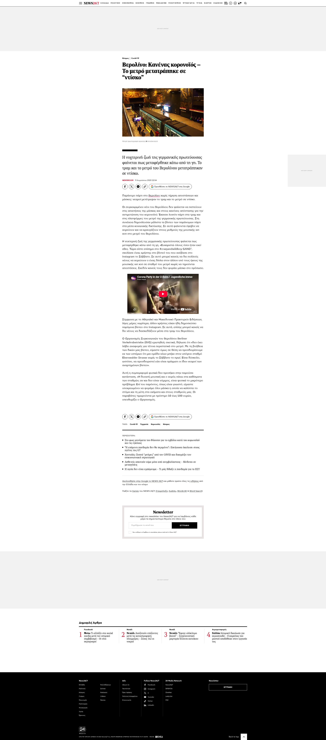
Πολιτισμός (83, 704)
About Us (125, 685)
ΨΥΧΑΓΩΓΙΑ (189, 3)
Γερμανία (144, 424)
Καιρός (208, 3)
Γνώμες (81, 696)
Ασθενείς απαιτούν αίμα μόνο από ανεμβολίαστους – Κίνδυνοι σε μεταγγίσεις (160, 463)
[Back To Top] (244, 737)
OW (167, 700)
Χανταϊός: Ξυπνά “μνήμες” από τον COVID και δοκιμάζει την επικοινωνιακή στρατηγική (158, 456)
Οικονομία (83, 700)
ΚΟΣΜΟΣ (140, 3)
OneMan (169, 692)
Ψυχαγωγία (83, 707)
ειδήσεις (195, 481)
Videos (103, 696)
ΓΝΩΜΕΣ (150, 3)
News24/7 (169, 685)
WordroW (182, 491)
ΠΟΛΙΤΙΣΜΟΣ (174, 3)
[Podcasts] (235, 3)
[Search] (245, 3)
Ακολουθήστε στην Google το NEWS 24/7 (142, 481)
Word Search (195, 491)
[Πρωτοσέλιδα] (226, 3)
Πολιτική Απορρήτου (130, 696)
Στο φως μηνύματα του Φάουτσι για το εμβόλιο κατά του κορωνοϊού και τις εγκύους (162, 441)
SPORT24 (169, 688)
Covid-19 (135, 58)
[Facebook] (125, 186)
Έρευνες (82, 715)
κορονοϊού (150, 214)
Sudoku (172, 491)
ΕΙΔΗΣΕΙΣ (218, 3)
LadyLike (169, 696)
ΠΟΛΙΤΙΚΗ (115, 3)
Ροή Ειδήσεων (105, 685)
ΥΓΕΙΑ (199, 3)
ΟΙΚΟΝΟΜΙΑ (128, 3)
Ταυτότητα (126, 688)
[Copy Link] (144, 186)
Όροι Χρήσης (127, 692)
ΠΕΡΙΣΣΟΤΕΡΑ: (128, 436)
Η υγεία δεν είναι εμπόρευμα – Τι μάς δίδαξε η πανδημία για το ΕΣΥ (162, 469)
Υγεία (81, 711)
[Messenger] (138, 186)
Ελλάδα (82, 685)
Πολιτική (82, 688)
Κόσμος (125, 58)
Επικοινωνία (126, 700)
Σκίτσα (102, 688)
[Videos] (230, 3)
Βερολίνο (154, 195)
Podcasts (103, 692)
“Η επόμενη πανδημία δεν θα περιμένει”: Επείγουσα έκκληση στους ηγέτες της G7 (162, 449)
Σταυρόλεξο (162, 491)
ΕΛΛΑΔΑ (105, 3)
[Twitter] (131, 186)
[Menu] (80, 3)
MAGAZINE (161, 3)
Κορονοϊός (155, 424)
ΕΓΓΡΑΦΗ (228, 687)
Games (135, 491)
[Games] (239, 3)
